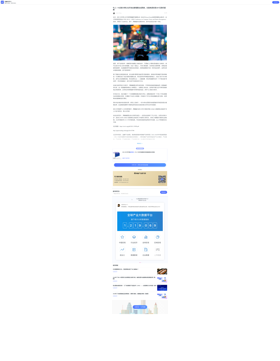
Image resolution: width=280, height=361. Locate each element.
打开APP (275, 2)
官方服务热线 (118, 176)
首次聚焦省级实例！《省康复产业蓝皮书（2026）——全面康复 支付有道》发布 (134, 285)
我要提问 (163, 192)
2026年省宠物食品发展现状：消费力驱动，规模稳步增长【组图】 (131, 293)
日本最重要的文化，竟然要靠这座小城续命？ (126, 269)
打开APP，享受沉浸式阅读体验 (140, 165)
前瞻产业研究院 (126, 158)
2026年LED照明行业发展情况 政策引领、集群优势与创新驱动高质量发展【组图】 (134, 278)
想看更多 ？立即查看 (140, 307)
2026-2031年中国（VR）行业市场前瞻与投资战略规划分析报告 (138, 152)
